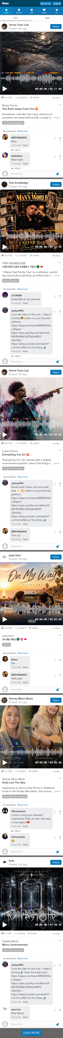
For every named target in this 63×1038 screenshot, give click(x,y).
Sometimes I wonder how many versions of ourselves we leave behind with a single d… (31, 115)
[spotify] (37, 266)
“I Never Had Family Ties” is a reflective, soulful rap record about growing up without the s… (31, 273)
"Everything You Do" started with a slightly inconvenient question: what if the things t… (30, 461)
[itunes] (21, 639)
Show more (22, 131)
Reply (25, 145)
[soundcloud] (36, 108)
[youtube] (41, 266)
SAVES (22, 97)
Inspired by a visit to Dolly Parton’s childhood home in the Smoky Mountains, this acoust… (31, 789)
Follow (56, 26)
